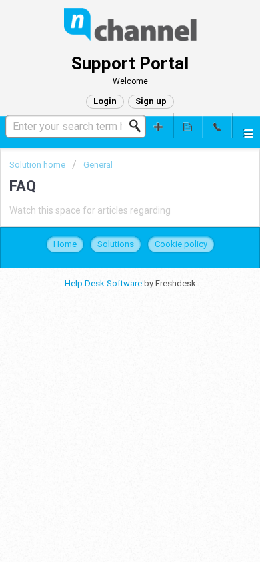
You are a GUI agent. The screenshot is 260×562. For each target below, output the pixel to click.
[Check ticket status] (188, 125)
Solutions (115, 244)
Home (65, 244)
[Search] (139, 126)
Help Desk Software (104, 283)
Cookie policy (181, 244)
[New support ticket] (158, 125)
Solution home (38, 165)
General (98, 165)
